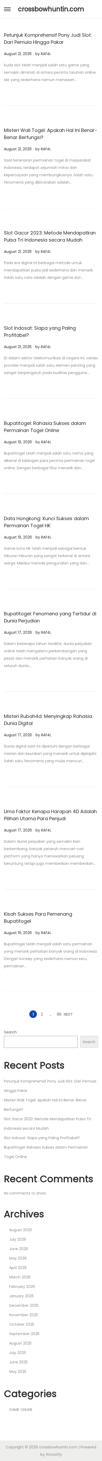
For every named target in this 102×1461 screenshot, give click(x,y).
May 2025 (17, 1371)
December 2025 (23, 1305)
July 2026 (17, 1239)
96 (59, 1014)
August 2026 (20, 1230)
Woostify (54, 1454)
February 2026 (22, 1286)
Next (68, 1014)
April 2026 (18, 1267)
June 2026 (18, 1248)
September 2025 (24, 1333)
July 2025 (17, 1352)
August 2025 (20, 1343)
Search (10, 1032)
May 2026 (18, 1258)
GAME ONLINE (20, 1409)
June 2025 (18, 1362)
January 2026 (21, 1296)
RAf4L (46, 53)
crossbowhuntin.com (51, 9)
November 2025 (23, 1315)
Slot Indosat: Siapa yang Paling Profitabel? (42, 1137)
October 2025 (21, 1324)
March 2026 (20, 1277)
